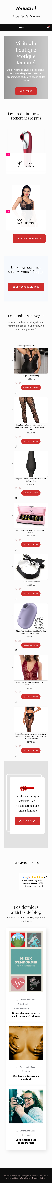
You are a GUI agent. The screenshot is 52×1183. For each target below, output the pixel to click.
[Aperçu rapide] (19, 383)
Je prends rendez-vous (27, 287)
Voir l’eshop (26, 91)
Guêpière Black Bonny (30, 376)
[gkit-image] (26, 149)
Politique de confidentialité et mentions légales (27, 1177)
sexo (27, 1071)
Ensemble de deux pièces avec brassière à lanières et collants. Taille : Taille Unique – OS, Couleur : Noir (30, 736)
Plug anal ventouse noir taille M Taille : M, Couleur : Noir (30, 480)
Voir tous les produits (29, 238)
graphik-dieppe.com (31, 1176)
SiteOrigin (43, 1178)
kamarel (27, 1135)
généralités (22, 1004)
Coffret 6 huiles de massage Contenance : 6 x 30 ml (31, 531)
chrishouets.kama (27, 999)
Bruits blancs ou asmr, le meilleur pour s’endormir (26, 1014)
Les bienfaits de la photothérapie (26, 1141)
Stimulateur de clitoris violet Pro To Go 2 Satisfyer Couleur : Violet (31, 632)
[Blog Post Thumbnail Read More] (26, 961)
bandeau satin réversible (31, 582)
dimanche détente (21, 1008)
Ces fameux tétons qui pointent (26, 1077)
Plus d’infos (29, 821)
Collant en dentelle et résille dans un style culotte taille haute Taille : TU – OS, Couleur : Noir (31, 427)
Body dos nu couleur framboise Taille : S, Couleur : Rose (31, 683)
